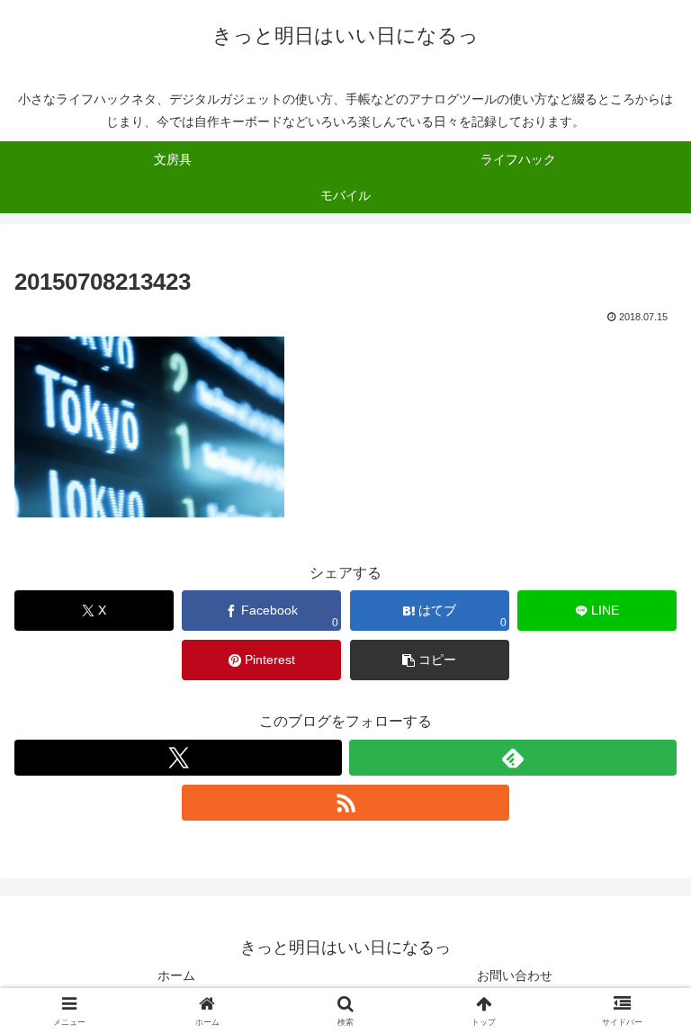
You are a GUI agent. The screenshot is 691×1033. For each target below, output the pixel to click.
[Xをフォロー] (178, 758)
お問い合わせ (514, 975)
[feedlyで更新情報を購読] (513, 758)
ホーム (176, 975)
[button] (429, 660)
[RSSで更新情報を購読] (345, 803)
